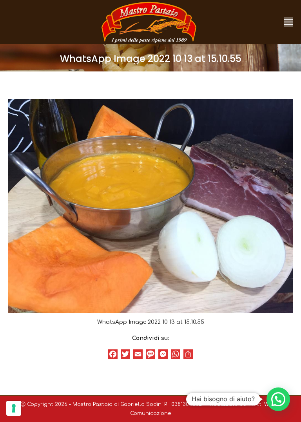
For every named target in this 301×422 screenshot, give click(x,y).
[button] (278, 399)
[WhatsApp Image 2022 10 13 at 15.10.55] (150, 206)
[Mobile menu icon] (288, 22)
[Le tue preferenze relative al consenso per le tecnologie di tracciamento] (13, 408)
